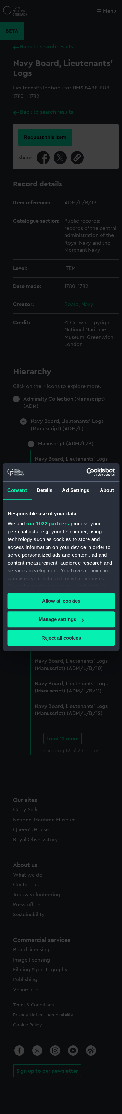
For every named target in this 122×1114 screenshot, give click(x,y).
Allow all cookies (61, 601)
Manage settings (57, 619)
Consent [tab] (17, 490)
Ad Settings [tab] (75, 490)
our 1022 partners (47, 523)
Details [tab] (45, 490)
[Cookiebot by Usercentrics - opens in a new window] (87, 472)
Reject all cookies (61, 638)
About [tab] (107, 490)
